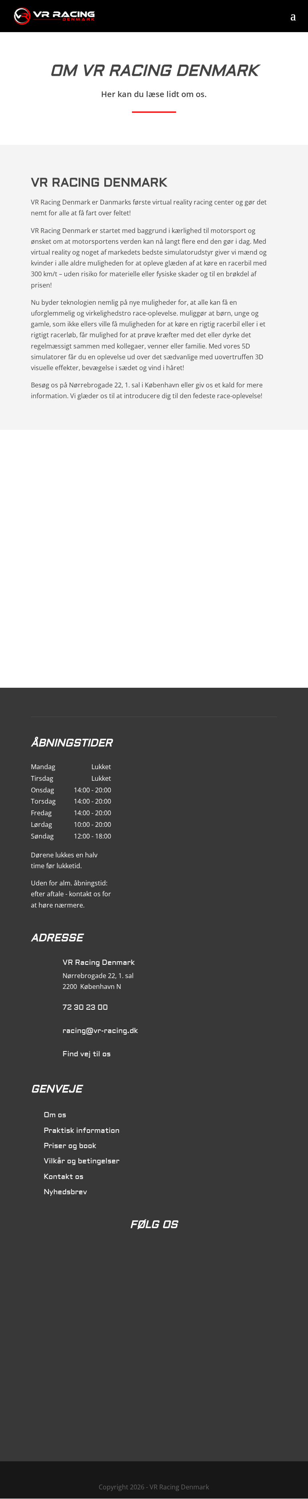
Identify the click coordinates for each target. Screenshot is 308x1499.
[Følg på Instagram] (170, 1253)
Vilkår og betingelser (82, 1161)
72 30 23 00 (85, 1007)
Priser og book (70, 1146)
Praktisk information (82, 1130)
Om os (55, 1115)
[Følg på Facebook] (137, 1253)
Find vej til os (87, 1054)
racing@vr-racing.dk (100, 1030)
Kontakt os (63, 1176)
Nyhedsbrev (65, 1192)
